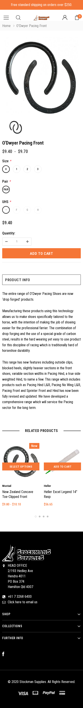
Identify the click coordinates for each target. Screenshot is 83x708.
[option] (41, 77)
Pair (6, 189)
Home (6, 26)
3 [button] (43, 516)
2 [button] (40, 516)
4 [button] (47, 516)
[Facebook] (5, 654)
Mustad (6, 485)
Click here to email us (22, 602)
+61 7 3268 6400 (20, 596)
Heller (47, 485)
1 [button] (36, 516)
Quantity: (8, 233)
